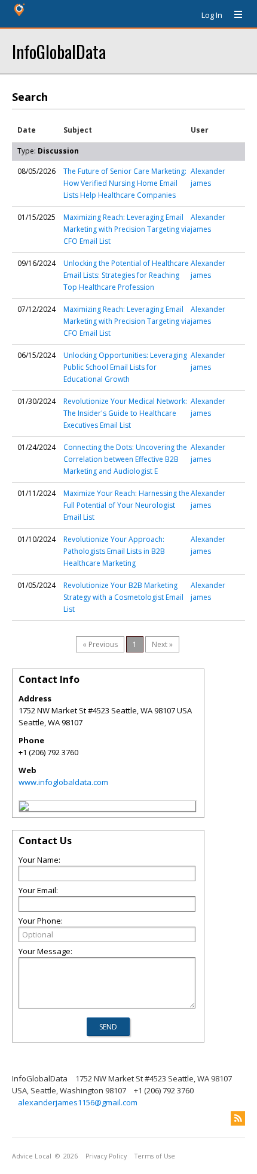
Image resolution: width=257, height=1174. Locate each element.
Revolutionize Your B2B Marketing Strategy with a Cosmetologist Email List (123, 597)
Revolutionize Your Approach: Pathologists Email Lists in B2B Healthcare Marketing (114, 551)
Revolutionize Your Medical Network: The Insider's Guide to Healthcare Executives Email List (125, 413)
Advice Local (31, 1156)
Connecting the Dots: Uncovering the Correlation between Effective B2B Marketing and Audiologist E (125, 459)
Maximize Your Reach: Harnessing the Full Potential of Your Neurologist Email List (126, 505)
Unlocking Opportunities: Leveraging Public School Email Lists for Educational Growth (125, 367)
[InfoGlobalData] (24, 807)
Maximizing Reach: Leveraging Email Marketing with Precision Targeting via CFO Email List (127, 229)
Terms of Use (154, 1156)
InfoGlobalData (59, 51)
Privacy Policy (106, 1156)
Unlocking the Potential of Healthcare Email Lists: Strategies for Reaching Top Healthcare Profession (126, 275)
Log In (211, 15)
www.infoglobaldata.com (63, 782)
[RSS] (238, 1118)
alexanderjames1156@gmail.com (77, 1102)
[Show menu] (233, 15)
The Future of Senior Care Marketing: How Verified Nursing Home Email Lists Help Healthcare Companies (124, 183)
